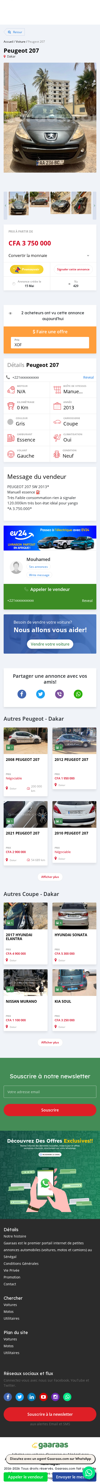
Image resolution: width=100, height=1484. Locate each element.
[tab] (50, 255)
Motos (9, 1311)
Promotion (12, 1277)
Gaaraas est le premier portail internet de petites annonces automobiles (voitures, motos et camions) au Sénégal (48, 1250)
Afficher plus (50, 877)
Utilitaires (11, 1318)
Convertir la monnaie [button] (27, 255)
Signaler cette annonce (73, 269)
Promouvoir (30, 269)
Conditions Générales (21, 1263)
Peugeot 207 (36, 41)
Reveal (88, 377)
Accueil (8, 41)
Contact (10, 1284)
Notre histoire (15, 1236)
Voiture (20, 41)
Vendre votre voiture (50, 644)
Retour (17, 32)
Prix (17, 340)
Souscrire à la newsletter (50, 1414)
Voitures (10, 1304)
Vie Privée (11, 1270)
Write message (39, 575)
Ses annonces (38, 567)
